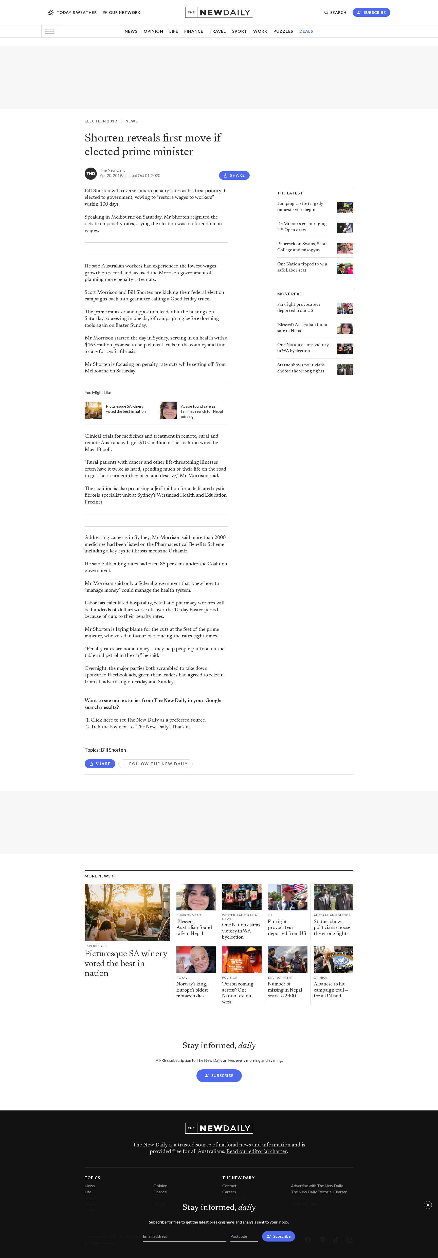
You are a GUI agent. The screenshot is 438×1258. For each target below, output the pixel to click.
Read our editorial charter (256, 1152)
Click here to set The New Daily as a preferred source (148, 720)
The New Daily (112, 170)
